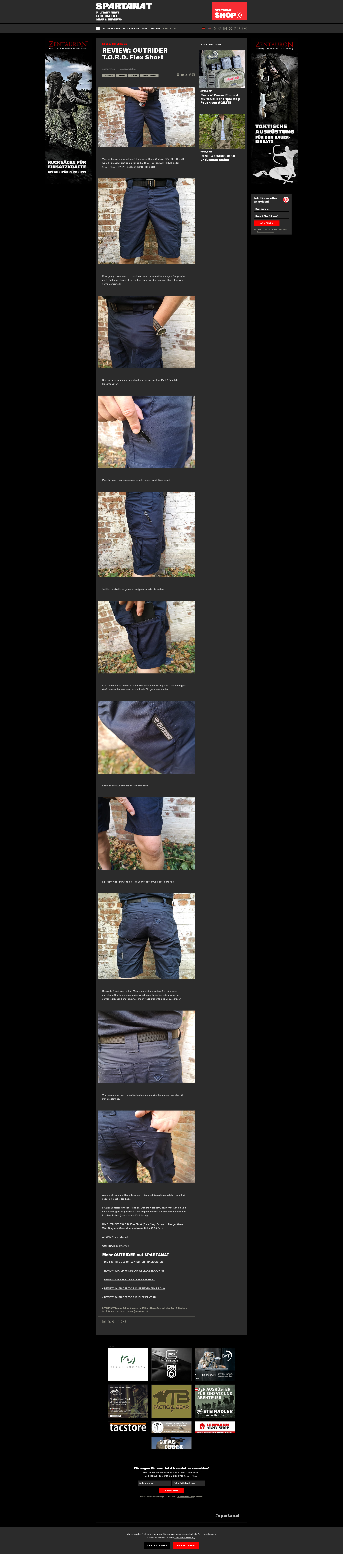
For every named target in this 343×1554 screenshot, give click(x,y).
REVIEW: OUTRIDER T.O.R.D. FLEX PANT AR (130, 1297)
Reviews (134, 75)
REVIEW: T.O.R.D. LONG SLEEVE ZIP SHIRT (129, 1279)
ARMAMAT (108, 1236)
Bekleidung (109, 75)
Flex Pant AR (163, 380)
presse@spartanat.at (137, 1311)
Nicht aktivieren (157, 1545)
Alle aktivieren (185, 1545)
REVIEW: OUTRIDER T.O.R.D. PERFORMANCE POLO (134, 1288)
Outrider (122, 75)
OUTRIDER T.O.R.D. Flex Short (124, 1224)
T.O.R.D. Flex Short (149, 75)
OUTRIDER (171, 159)
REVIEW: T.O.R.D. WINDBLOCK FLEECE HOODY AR (134, 1270)
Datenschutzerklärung (184, 1537)
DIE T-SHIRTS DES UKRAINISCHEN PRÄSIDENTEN (133, 1261)
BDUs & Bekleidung (114, 43)
